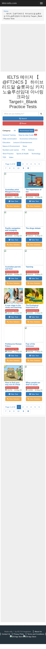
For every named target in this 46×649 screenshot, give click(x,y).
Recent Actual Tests (26, 131)
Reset (23, 123)
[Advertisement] (23, 48)
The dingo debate (33, 228)
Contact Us (6, 634)
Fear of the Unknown (30, 345)
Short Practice (8, 154)
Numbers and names (11, 150)
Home (6, 11)
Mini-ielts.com (9, 3)
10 (18, 168)
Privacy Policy (18, 634)
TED (4, 157)
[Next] (23, 168)
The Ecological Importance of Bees (32, 307)
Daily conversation (10, 139)
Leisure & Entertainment (22, 142)
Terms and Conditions (35, 634)
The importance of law (33, 191)
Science (31, 150)
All (15, 131)
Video (11, 157)
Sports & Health (22, 154)
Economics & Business (28, 139)
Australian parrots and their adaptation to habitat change (13, 270)
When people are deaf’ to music (33, 383)
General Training (9, 135)
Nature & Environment (11, 146)
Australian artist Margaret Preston (12, 191)
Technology (36, 154)
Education (6, 142)
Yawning (29, 267)
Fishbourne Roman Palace (13, 345)
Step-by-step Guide (26, 135)
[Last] (28, 168)
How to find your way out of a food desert (12, 384)
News (25, 146)
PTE (23, 150)
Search (24, 119)
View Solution (14, 206)
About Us (38, 632)
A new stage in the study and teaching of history (13, 307)
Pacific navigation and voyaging (12, 229)
